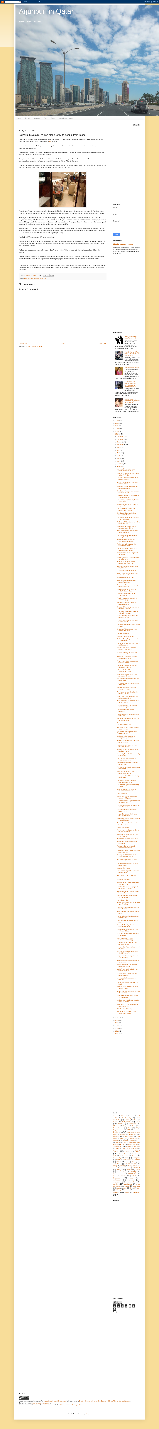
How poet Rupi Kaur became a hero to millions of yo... (128, 1005)
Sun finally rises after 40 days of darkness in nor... (127, 823)
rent (29, 278)
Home (19, 118)
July (118, 450)
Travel (27, 118)
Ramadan (118, 1142)
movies (115, 1184)
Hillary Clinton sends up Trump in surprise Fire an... (127, 505)
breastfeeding (117, 1158)
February (120, 464)
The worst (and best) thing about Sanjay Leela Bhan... (127, 536)
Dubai (130, 1128)
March (119, 461)
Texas (41, 278)
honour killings (121, 1172)
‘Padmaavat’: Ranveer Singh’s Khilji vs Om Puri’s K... (128, 474)
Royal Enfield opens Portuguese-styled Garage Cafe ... (127, 574)
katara (115, 1176)
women (136, 1192)
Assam (127, 1120)
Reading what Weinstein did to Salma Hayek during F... (126, 855)
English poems (118, 1130)
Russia (122, 1144)
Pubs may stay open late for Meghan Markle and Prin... (128, 903)
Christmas (116, 1126)
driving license (132, 1166)
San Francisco (34, 278)
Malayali (122, 1134)
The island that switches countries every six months (127, 478)
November (120, 439)
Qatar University (133, 1138)
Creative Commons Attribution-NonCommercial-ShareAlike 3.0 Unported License (104, 1401)
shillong (118, 1190)
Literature (36, 118)
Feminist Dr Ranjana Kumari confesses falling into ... (126, 847)
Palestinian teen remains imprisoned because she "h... (128, 741)
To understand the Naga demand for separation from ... (128, 801)
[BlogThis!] (46, 275)
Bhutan (135, 1120)
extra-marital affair (125, 1168)
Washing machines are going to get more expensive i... (128, 585)
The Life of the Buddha (130, 1148)
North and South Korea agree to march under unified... (127, 772)
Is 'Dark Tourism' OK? (123, 827)
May (118, 455)
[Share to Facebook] (50, 275)
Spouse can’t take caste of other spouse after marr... (127, 630)
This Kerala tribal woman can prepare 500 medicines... (126, 509)
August (119, 447)
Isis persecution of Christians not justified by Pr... (127, 810)
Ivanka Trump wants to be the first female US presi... (127, 970)
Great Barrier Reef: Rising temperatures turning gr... (125, 939)
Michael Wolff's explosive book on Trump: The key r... (127, 987)
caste (126, 1162)
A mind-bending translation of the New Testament (127, 835)
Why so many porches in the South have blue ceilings (128, 831)
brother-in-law (127, 1159)
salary (138, 1188)
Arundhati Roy (126, 1118)
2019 (117, 431)
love (131, 1178)
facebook (137, 1168)
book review (124, 1156)
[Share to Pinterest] (53, 275)
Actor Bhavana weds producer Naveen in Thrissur (126, 688)
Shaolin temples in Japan (123, 244)
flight (25, 278)
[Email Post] (40, 275)
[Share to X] (48, 275)
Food (45, 118)
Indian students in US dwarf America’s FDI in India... (125, 670)
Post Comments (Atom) (35, 346)
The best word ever (123, 633)
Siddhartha (128, 1146)
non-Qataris (128, 1184)
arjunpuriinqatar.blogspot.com (40, 1403)
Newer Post (23, 343)
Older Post (102, 343)
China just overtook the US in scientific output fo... (126, 594)
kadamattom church (119, 1173)
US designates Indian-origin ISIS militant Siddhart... (127, 603)
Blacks (115, 1122)
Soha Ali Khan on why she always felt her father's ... (127, 996)
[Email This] (44, 275)
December (120, 436)
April (118, 458)
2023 (117, 420)
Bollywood (126, 1122)
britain (118, 1160)
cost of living (117, 1164)
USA (45, 278)
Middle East (133, 1134)
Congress (126, 1126)
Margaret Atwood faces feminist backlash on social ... (126, 745)
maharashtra (117, 1180)
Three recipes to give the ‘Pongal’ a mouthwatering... (128, 871)
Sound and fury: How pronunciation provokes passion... (128, 607)
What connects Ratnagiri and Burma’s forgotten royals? (126, 540)
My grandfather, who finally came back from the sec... (127, 814)
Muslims (116, 1136)
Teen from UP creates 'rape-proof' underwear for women (127, 887)
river (131, 1188)
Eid (137, 1128)
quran (118, 1188)
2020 (117, 428)
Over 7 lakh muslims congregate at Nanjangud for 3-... (128, 496)
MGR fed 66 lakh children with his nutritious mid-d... (127, 750)
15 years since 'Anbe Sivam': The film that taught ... (127, 621)
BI (50, 141)
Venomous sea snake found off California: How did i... (126, 723)
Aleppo (132, 1116)
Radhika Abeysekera (128, 1140)
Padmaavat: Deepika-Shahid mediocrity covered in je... (126, 562)
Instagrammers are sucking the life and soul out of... (127, 553)
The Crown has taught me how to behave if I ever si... (127, 693)
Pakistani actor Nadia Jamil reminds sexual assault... (128, 806)
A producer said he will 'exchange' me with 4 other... (127, 763)
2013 (117, 1028)
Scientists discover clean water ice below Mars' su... (127, 864)
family (119, 1170)
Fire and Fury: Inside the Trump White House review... (126, 1012)
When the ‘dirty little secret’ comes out (131, 337)
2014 (117, 1025)
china (133, 1162)
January (119, 466)
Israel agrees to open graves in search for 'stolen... (126, 581)
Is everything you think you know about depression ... (127, 943)
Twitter (127, 1151)
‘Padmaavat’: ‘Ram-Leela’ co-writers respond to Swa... (128, 522)
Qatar (53, 118)
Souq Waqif (137, 1146)
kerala (123, 1176)
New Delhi (129, 1136)
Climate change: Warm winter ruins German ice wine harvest (132, 353)
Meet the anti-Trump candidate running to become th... (126, 648)
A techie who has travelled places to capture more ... (128, 728)
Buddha (120, 1124)
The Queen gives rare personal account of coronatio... (126, 781)
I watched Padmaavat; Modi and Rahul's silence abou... (127, 590)
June (118, 453)
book (114, 1156)
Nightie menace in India (132, 368)
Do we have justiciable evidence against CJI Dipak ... (127, 797)
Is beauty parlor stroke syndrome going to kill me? (127, 974)
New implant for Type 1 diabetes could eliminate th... (127, 925)
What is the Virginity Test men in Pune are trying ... (127, 599)
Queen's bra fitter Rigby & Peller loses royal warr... (127, 732)
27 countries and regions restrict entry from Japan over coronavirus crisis (131, 384)
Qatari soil (116, 1140)
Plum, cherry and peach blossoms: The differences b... (128, 701)
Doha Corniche (118, 1128)
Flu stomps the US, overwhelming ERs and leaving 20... (127, 896)
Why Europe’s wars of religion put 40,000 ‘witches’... (127, 952)
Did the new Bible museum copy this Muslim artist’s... (128, 992)
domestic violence (131, 1164)
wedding (116, 1192)
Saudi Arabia (117, 1146)
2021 (117, 426)
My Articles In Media (66, 118)
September (120, 444)
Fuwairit (136, 1130)
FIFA (128, 1130)
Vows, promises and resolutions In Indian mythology (127, 531)
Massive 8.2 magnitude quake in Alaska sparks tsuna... (127, 657)
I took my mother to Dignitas (125, 636)
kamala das (132, 1174)
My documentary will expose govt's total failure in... (128, 883)
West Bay (135, 1154)
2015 (117, 1023)
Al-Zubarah (124, 1116)
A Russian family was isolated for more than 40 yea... (127, 616)
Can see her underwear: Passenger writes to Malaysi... (128, 518)
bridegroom (136, 1158)
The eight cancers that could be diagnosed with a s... (127, 666)
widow (127, 1192)
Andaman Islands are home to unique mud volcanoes (126, 790)
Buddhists (132, 1124)
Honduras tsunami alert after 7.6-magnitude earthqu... (127, 965)
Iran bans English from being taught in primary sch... (128, 917)
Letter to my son (122, 793)
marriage (131, 1180)
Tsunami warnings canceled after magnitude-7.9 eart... (127, 653)
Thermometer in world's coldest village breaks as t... (126, 759)
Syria (117, 1148)
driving (122, 1166)
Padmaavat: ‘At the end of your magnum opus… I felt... (126, 527)
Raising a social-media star (125, 578)
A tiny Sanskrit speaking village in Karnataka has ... (127, 956)
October (119, 442)
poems (127, 1186)
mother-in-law (131, 1182)
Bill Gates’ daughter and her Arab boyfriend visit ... (127, 567)
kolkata (134, 1176)
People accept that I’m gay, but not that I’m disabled (127, 662)
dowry (115, 1166)
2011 (117, 1034)
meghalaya (116, 1182)
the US (135, 1190)
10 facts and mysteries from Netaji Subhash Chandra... (127, 612)
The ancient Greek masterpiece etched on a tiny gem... (127, 549)
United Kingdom (124, 1154)
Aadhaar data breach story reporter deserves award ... (128, 1001)
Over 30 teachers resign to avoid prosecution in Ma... (127, 675)
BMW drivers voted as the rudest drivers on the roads (127, 860)
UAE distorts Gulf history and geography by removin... (126, 737)
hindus (138, 1170)
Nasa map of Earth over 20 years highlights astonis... (127, 487)
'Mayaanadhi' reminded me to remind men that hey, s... (126, 469)
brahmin (134, 1156)
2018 (117, 434)
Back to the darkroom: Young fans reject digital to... (127, 483)
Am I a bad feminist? (123, 879)
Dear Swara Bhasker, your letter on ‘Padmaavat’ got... (128, 491)
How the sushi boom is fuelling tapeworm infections (126, 514)
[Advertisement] (126, 165)
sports (127, 1190)
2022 (117, 423)
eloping (115, 1168)
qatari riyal (136, 1186)
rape (124, 1188)
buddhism (137, 1160)
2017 (117, 1017)
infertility (133, 1172)
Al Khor (115, 1116)
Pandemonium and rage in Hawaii (127, 839)
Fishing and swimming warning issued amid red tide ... (126, 545)
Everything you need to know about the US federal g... (128, 719)
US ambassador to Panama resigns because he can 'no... (128, 892)
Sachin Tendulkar (133, 1144)
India (115, 1132)
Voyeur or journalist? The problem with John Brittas (127, 930)
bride (126, 1158)
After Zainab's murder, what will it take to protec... (127, 876)
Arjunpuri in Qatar (46, 11)
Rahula (138, 1140)
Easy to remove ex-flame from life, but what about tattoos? (132, 400)
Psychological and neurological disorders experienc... (127, 706)
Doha (134, 1126)
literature (116, 1178)
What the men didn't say (124, 1009)
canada (118, 1162)
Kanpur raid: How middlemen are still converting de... (127, 697)
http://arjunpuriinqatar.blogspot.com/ (55, 1401)
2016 (117, 1020)
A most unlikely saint (123, 868)
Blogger (88, 1414)
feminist (129, 1170)
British (138, 1122)
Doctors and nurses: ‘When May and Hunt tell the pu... (128, 819)
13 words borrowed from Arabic (126, 570)
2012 (117, 1031)
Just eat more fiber (122, 900)
